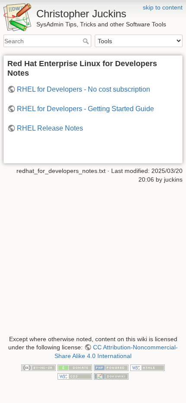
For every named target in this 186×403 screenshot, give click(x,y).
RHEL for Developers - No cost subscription (83, 89)
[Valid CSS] (75, 375)
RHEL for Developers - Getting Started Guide (85, 108)
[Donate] (75, 367)
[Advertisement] (93, 254)
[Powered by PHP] (111, 367)
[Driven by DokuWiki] (111, 375)
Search (87, 41)
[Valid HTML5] (147, 367)
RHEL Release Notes (50, 128)
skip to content (163, 7)
